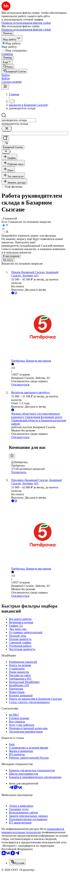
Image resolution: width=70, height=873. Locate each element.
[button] (5, 75)
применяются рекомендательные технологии (32, 830)
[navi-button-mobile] (5, 87)
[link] (7, 66)
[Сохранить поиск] (5, 138)
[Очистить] (6, 128)
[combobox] (18, 120)
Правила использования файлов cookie (26, 29)
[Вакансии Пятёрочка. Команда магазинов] (38, 327)
